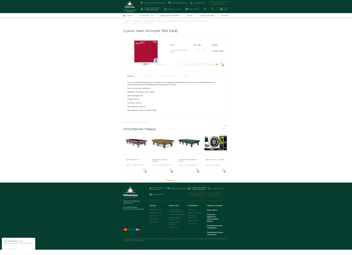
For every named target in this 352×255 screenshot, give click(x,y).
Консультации (173, 227)
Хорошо (10, 248)
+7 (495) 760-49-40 (199, 3)
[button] (169, 180)
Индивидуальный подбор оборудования (176, 210)
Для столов (153, 216)
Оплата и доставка (207, 15)
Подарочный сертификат (170, 15)
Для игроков (154, 219)
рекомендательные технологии (19, 243)
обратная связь (214, 194)
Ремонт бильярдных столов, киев (175, 218)
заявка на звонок (219, 3)
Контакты (225, 15)
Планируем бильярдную (177, 214)
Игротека (153, 222)
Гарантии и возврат (215, 205)
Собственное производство (192, 216)
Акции (189, 15)
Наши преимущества (195, 212)
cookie (20, 241)
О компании (145, 15)
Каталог (130, 15)
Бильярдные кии (155, 212)
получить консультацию (190, 64)
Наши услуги (174, 205)
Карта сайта (212, 210)
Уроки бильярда (193, 220)
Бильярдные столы (156, 209)
